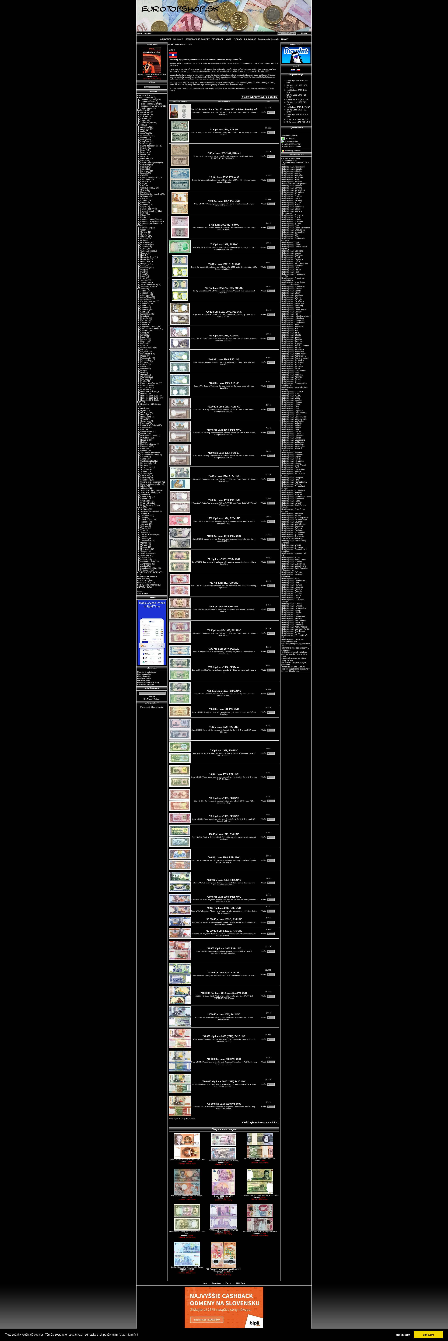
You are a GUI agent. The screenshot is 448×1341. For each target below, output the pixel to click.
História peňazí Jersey (291, 347)
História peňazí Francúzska (293, 286)
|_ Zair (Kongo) (144, 564)
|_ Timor (141, 530)
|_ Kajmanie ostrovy (146, 301)
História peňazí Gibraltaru (292, 295)
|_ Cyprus (142, 190)
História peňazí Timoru (291, 595)
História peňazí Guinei (290, 307)
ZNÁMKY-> (142, 587)
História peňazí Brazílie (291, 217)
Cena (268, 101)
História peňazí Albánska (291, 169)
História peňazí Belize (290, 198)
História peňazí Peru (290, 480)
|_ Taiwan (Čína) (144, 520)
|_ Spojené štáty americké (148, 484)
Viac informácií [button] (129, 1334)
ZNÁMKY (285, 39)
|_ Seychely (142, 465)
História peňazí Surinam (291, 562)
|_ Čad (140, 175)
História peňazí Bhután (291, 202)
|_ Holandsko (143, 259)
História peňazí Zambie (291, 633)
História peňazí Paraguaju (292, 478)
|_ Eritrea (141, 202)
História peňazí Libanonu (291, 402)
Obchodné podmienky (146, 672)
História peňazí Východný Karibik (295, 629)
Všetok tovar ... (143, 593)
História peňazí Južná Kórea (293, 356)
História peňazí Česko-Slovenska (295, 228)
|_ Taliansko (142, 522)
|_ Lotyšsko (142, 352)
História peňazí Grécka (291, 297)
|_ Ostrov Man (143, 421)
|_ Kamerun (142, 305)
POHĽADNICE (250, 39)
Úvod (139, 34)
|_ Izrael (141, 278)
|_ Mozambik (143, 389)
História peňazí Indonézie (292, 326)
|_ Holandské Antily (145, 257)
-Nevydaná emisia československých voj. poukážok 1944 (295, 643)
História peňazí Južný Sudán (293, 560)
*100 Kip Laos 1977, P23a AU (223, 648)
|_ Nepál (141, 408)
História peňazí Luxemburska (293, 413)
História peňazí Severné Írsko (294, 520)
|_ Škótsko (142, 471)
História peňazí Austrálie (291, 181)
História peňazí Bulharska (292, 221)
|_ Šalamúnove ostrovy (147, 455)
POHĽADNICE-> (144, 583)
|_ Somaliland (143, 476)
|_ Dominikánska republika (149, 194)
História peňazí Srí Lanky (292, 547)
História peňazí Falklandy (292, 265)
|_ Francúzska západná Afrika (150, 221)
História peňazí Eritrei (290, 257)
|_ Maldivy (142, 368)
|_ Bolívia (141, 160)
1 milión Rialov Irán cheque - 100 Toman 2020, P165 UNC (187, 1268)
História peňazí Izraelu (290, 337)
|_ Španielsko (143, 480)
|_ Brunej (141, 169)
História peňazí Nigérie (291, 459)
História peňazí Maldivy (291, 427)
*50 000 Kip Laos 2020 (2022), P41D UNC (224, 1036)
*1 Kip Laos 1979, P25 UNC (223, 727)
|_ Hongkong (143, 263)
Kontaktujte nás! (144, 678)
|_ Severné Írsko (144, 463)
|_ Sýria (141, 513)
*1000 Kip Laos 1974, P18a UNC (224, 536)
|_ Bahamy (142, 137)
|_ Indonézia (143, 268)
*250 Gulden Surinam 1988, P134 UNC (187, 1196)
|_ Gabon (141, 230)
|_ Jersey (141, 291)
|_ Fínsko (141, 217)
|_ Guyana (142, 253)
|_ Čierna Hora (144, 181)
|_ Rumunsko (143, 446)
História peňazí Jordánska (292, 350)
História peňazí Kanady (291, 364)
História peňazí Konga (290, 381)
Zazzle (228, 1283)
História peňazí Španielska (292, 536)
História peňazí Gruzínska (292, 301)
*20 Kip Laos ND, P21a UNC (224, 606)
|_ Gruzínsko (143, 242)
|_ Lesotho (142, 339)
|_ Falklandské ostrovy (147, 211)
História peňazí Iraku (290, 329)
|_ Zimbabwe (143, 570)
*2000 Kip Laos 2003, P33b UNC (224, 897)
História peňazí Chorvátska (293, 230)
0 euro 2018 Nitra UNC (223, 1196)
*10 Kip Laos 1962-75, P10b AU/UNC (224, 288)
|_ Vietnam (142, 557)
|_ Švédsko (142, 509)
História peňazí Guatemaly (292, 303)
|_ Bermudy (142, 152)
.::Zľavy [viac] (152, 44)
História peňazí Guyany (291, 312)
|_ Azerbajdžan (144, 135)
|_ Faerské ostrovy (146, 209)
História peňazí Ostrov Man (293, 469)
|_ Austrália (142, 133)
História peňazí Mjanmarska (293, 440)
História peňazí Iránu (290, 331)
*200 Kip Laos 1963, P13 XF (224, 383)
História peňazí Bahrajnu (291, 188)
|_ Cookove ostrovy (146, 188)
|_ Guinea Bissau (145, 251)
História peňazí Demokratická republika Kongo (294, 384)
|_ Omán (141, 419)
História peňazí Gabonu (291, 289)
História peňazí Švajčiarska (293, 564)
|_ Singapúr (142, 469)
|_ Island (141, 276)
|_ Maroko (142, 375)
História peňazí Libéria (290, 404)
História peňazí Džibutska (292, 251)
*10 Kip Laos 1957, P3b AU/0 (224, 177)
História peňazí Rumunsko (292, 499)
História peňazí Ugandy (291, 610)
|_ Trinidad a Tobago (146, 534)
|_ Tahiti (141, 518)
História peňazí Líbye (290, 406)
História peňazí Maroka (291, 431)
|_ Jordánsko (143, 293)
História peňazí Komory (291, 379)
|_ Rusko (141, 448)
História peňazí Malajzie (291, 423)
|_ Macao (141, 356)
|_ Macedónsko (144, 358)
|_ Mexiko (141, 381)
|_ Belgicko (142, 148)
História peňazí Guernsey (292, 305)
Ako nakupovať (143, 676)
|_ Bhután (141, 154)
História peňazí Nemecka (292, 455)
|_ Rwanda (142, 450)
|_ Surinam (142, 499)
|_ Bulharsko (143, 171)
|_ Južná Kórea (144, 299)
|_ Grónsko (142, 240)
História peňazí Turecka (291, 606)
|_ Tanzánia (142, 524)
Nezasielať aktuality (145, 685)
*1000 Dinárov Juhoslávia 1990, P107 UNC (187, 1160)
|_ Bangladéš (143, 142)
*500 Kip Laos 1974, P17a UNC (224, 518)
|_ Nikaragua (143, 413)
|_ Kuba (141, 333)
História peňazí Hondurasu (292, 320)
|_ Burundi (142, 173)
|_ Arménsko (143, 129)
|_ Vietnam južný (144, 560)
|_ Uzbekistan (143, 549)
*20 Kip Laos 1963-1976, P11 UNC (224, 312)
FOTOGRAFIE (217, 39)
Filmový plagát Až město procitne (152, 74)
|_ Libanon (142, 341)
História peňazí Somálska (292, 534)
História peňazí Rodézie (291, 494)
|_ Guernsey (143, 247)
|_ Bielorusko (143, 158)
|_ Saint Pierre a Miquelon (148, 452)
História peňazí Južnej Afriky (293, 354)
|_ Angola (141, 121)
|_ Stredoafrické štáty (146, 492)
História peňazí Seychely (292, 522)
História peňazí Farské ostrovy (294, 263)
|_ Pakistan (142, 423)
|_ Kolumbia (142, 320)
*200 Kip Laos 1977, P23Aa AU (224, 667)
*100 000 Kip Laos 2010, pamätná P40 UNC (224, 993)
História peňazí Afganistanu (292, 167)
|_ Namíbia (142, 394)
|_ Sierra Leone (144, 467)
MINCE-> (141, 578)
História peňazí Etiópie (290, 261)
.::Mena (152, 82)
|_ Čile (140, 184)
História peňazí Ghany (290, 293)
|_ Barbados (143, 144)
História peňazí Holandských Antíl (295, 316)
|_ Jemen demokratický (147, 284)
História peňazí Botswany (292, 215)
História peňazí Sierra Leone (293, 524)
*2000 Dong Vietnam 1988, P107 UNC (223, 1160)
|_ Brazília (142, 167)
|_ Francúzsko (144, 228)
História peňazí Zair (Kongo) (293, 631)
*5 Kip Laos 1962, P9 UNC (224, 244)
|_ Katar (141, 312)
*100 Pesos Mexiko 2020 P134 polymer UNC (260, 1231)
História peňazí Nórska (291, 463)
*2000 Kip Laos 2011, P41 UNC (224, 1014)
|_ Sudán (141, 494)
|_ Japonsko (143, 282)
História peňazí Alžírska (291, 171)
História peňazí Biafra (290, 205)
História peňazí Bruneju (291, 219)
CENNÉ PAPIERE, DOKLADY (198, 39)
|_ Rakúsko (142, 440)
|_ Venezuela (143, 555)
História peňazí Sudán (290, 557)
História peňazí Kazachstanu (293, 371)
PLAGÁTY (238, 39)
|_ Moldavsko (143, 385)
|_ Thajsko (142, 528)
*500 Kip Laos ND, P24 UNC (224, 709)
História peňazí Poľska (291, 484)
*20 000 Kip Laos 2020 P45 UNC (224, 1104)
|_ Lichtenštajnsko (145, 347)
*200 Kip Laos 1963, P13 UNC (224, 359)
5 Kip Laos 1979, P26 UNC (224, 750)
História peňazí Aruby (290, 179)
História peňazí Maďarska (292, 421)
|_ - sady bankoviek (146, 102)
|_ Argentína (143, 127)
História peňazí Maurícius (292, 434)
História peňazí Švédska (291, 572)
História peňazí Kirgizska (292, 375)
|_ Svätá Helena (144, 503)
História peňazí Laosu (290, 398)
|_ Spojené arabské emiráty (149, 482)
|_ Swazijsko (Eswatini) (147, 511)
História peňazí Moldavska (292, 442)
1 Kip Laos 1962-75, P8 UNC (224, 225)
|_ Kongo (141, 324)
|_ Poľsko (141, 434)
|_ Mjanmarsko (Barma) (147, 383)
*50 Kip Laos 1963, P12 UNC (224, 335)
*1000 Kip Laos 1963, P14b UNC (224, 430)
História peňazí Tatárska (291, 591)
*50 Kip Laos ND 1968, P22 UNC (224, 630)
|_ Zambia (142, 566)
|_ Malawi (141, 366)
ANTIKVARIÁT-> (144, 95)
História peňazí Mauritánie (292, 436)
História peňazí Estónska (292, 259)
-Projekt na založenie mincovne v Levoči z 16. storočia (295, 670)
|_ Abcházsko (143, 112)
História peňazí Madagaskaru (293, 419)
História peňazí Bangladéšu (293, 190)
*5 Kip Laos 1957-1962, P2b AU (223, 153)
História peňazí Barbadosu (292, 192)
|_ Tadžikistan (143, 515)
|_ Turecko (142, 539)
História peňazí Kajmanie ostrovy (295, 358)
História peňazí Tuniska (291, 604)
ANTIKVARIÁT (165, 39)
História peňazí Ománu (291, 467)
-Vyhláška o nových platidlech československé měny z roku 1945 (294, 654)
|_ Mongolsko (143, 387)
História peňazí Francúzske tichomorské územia (293, 283)
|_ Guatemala (143, 244)
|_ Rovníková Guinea (146, 444)
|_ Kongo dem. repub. (146, 326)
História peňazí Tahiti (290, 583)
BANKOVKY (180, 44)
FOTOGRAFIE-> (144, 576)
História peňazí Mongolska (292, 444)
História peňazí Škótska (291, 528)
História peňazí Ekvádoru (292, 255)
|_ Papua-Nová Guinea (147, 425)
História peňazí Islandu (291, 335)
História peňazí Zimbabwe (292, 639)
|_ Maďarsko (143, 362)
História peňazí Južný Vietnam (294, 627)
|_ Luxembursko (144, 354)
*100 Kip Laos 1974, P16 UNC (224, 500)
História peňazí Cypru (290, 242)
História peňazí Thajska (291, 593)
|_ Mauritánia (143, 379)
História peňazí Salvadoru (292, 513)
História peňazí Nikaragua (292, 461)
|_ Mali (140, 371)
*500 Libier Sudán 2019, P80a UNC (223, 1230)
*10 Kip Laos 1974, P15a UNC (224, 476)
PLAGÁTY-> (142, 581)
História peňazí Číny (290, 236)
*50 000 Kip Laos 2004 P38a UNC (223, 948)
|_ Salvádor (142, 457)
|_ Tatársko (142, 526)
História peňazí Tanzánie (291, 589)
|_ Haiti (140, 255)
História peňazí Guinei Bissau (293, 310)
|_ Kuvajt (141, 335)
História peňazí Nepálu (291, 457)
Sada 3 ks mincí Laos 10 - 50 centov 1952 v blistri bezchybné (224, 109)
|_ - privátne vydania (146, 100)
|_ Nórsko (142, 415)
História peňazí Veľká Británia (293, 620)
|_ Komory (142, 322)
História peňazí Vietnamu (292, 625)
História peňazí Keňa (290, 373)
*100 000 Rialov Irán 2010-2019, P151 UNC (260, 1195)
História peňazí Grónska (291, 299)
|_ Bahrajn (142, 139)
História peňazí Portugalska (293, 490)
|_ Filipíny (141, 215)
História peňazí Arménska (292, 177)
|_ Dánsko (142, 192)
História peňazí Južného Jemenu (295, 345)
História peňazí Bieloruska (292, 207)
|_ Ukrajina (142, 545)
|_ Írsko (141, 274)
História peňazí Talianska (292, 587)
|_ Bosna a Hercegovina (148, 163)
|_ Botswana (143, 165)
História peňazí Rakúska (291, 492)
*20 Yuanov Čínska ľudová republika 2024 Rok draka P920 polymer (223, 1270)
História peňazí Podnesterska (294, 482)
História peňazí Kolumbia (291, 377)
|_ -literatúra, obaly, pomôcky (150, 106)
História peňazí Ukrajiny (291, 612)
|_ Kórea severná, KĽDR (148, 329)
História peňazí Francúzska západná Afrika (293, 279)
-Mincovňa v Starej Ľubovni (292, 667)
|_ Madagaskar (144, 360)
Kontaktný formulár (292, 151)
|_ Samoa (141, 459)
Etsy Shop (216, 1283)
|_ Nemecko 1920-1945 (147, 398)
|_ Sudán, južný (144, 497)
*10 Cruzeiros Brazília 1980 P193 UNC (259, 1158)
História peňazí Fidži (290, 268)
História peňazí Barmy (290, 194)
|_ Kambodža (143, 303)
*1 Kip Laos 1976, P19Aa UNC (224, 559)
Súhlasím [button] (428, 1334)
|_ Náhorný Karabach (146, 392)
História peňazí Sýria (290, 578)
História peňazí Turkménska (293, 608)
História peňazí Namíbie (291, 452)
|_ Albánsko (142, 116)
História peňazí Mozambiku (292, 446)
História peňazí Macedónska (293, 417)
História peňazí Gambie (291, 291)
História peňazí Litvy (290, 408)
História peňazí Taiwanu (291, 585)
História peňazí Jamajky (291, 339)
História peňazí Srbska (291, 545)
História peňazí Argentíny (292, 175)
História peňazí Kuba (290, 394)
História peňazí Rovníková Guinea (296, 497)
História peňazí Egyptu (291, 253)
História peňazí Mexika (291, 438)
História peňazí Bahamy (291, 186)
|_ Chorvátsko (143, 179)
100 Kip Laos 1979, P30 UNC (224, 834)
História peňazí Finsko (290, 272)
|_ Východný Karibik (146, 562)
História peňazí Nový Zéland (293, 465)
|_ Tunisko (142, 536)
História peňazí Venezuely (292, 623)
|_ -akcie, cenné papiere (148, 104)
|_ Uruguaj (142, 547)
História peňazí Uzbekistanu (293, 616)
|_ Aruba (141, 131)
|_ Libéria (141, 343)
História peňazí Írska (290, 333)
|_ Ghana (141, 234)
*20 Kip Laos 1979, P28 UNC (224, 798)
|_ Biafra (141, 156)
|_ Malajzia (142, 364)
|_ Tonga (141, 532)
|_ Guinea (141, 249)
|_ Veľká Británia (144, 553)
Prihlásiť (148, 34)
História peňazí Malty (290, 429)
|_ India (140, 265)
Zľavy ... (140, 591)
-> (143, 97)
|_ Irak (140, 270)
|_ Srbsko (141, 486)
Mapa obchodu (143, 680)
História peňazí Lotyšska (292, 410)
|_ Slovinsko (143, 473)
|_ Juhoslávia (143, 295)
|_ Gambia (142, 232)
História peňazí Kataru (290, 368)
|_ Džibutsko (143, 196)
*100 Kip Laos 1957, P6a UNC (224, 201)
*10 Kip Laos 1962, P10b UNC (224, 264)
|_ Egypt (141, 198)
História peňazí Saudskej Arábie (294, 518)
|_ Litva (140, 350)
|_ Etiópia (141, 207)
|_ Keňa (141, 316)
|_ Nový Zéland (144, 417)
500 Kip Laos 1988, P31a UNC (224, 857)
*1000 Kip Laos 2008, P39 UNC (224, 972)
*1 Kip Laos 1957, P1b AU (224, 129)
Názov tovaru (224, 101)
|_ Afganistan (143, 114)
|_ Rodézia (142, 442)
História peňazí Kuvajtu (291, 396)
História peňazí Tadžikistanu (293, 581)
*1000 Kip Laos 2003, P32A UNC (224, 880)
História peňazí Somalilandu (293, 532)
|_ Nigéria (141, 410)
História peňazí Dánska (291, 244)
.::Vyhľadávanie (152, 688)
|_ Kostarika (142, 331)
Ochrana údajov (144, 674)
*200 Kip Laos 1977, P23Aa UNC (224, 691)
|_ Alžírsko (142, 118)
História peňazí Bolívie (290, 209)
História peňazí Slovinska (292, 530)
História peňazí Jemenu (291, 343)
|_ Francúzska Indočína (148, 219)
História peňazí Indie (290, 324)
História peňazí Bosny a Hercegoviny (291, 212)
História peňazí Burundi (291, 223)
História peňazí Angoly (290, 173)
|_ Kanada (142, 307)
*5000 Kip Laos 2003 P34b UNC (224, 908)
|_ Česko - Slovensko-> (147, 177)
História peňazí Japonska (292, 341)
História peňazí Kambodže (292, 360)
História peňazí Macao (290, 415)
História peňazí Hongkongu (292, 322)
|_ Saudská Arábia (145, 461)
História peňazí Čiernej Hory (293, 232)
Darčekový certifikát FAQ (148, 682)
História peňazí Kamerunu (292, 362)
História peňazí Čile (289, 234)
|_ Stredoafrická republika (148, 490)
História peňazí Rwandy (291, 503)
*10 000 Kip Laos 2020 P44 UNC (224, 1059)
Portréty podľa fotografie (268, 39)
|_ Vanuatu (142, 551)
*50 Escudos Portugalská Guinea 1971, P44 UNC (187, 1232)
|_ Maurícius (143, 377)
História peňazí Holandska (292, 318)
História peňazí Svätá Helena (293, 566)
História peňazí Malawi (290, 425)
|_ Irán (140, 272)
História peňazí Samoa (291, 515)
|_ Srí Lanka (143, 488)
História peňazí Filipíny (291, 270)
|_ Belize (141, 150)
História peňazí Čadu (290, 226)
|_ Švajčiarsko (143, 501)
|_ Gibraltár (142, 236)
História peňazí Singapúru (292, 526)
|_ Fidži (140, 213)
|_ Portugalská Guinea (147, 436)
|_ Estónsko (142, 205)
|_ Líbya (141, 345)
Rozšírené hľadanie (152, 699)
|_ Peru (140, 429)
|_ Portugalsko (143, 438)
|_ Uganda (142, 543)
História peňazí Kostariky (292, 392)
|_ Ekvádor (142, 200)
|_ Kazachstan (143, 314)
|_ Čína (140, 186)
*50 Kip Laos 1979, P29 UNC (224, 816)
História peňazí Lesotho (291, 400)
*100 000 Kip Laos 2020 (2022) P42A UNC (224, 1081)
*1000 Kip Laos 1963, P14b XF (224, 453)
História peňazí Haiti (289, 314)
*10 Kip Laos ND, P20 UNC (224, 582)
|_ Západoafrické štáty (147, 568)
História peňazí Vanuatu (291, 618)
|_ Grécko (142, 238)
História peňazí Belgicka (291, 196)
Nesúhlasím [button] (403, 1334)
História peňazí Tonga (290, 597)
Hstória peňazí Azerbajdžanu (293, 184)
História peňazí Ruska (290, 501)
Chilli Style (240, 1283)
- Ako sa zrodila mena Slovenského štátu (290, 159)
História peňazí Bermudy (291, 200)
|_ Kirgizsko (142, 318)
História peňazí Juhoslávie (292, 352)
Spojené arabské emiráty (292, 539)
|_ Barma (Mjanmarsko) (147, 146)
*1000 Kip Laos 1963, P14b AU (224, 406)
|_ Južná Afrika (144, 297)
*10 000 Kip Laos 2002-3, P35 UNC (224, 919)
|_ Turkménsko (144, 541)
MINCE (228, 39)
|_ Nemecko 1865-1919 (147, 396)
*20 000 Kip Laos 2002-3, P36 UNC (224, 930)
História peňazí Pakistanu (292, 471)
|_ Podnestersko (144, 431)
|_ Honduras (143, 261)
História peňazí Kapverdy (292, 366)
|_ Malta (141, 373)
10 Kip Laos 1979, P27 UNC (224, 774)
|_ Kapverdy (143, 310)
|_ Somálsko (143, 478)
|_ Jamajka (142, 280)
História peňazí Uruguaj (291, 614)
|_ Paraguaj (142, 427)
